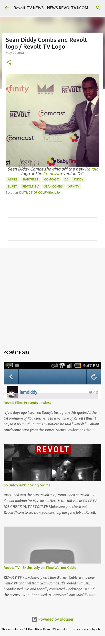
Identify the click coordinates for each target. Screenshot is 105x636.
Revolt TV (30, 186)
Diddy (78, 179)
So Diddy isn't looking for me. (27, 485)
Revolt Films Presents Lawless (27, 403)
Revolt (91, 169)
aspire (13, 179)
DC (66, 179)
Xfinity (73, 186)
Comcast (51, 173)
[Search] (98, 8)
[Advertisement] (52, 295)
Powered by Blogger (55, 619)
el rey (12, 186)
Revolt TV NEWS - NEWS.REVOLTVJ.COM (51, 8)
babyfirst (31, 179)
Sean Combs (53, 186)
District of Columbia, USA (39, 192)
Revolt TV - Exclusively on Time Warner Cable (40, 568)
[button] (9, 62)
